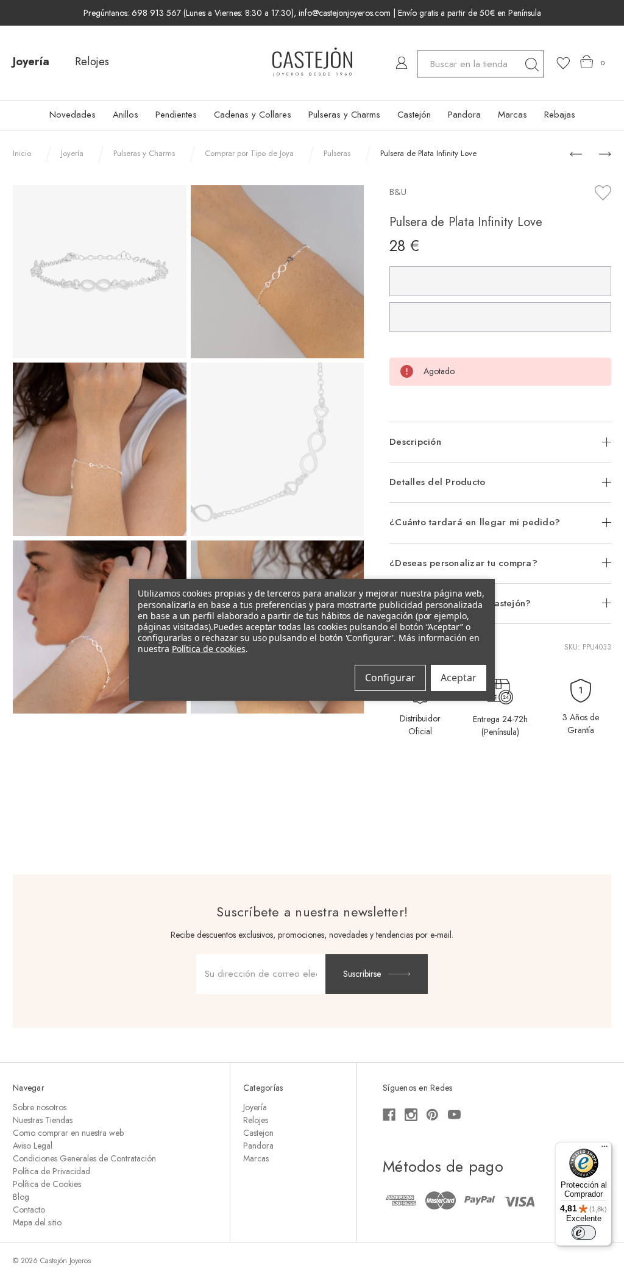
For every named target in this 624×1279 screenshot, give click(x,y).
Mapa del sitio (37, 1222)
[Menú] (604, 1149)
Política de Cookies (47, 1184)
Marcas (512, 114)
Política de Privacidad (51, 1171)
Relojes (92, 61)
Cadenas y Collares (252, 114)
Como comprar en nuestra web (68, 1133)
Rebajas (559, 114)
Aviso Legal (32, 1145)
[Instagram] (411, 1114)
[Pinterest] (432, 1114)
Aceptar (459, 677)
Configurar (390, 677)
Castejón (414, 114)
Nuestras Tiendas (43, 1120)
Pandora (464, 114)
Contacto (29, 1209)
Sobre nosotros (39, 1107)
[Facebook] (389, 1114)
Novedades (72, 114)
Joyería (31, 61)
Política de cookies (209, 648)
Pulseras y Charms (344, 114)
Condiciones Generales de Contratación (84, 1158)
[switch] (584, 1232)
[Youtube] (454, 1114)
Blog (21, 1197)
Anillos (125, 114)
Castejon (258, 1133)
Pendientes (176, 114)
